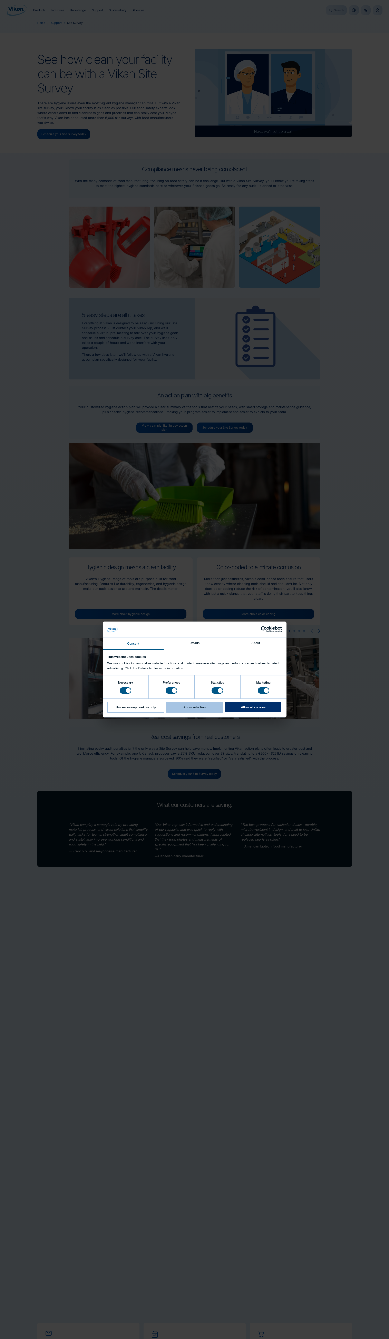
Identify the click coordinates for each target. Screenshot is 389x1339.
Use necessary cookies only (136, 707)
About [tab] (255, 643)
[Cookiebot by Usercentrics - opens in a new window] (264, 629)
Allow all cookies (253, 707)
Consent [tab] (133, 643)
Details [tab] (194, 643)
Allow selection (194, 707)
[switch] (171, 690)
